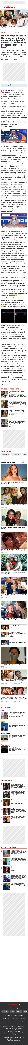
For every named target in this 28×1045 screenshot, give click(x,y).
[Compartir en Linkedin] (11, 85)
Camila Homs (12, 289)
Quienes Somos (19, 1015)
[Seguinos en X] (17, 1008)
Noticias (19, 1011)
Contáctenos (6, 1018)
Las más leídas (6, 781)
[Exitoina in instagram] (11, 1008)
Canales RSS (8, 1015)
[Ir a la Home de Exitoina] (10, 7)
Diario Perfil (5, 1011)
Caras (12, 1011)
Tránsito (21, 1022)
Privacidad (15, 1018)
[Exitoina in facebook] (14, 1008)
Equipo (23, 1018)
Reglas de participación (10, 1022)
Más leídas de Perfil (8, 848)
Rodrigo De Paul (16, 454)
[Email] (14, 86)
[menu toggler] (2, 7)
